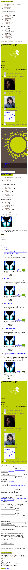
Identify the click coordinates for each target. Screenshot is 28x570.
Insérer (2, 568)
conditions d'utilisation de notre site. (17, 485)
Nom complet (4, 501)
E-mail (25, 474)
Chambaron (8, 18)
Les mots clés (7, 8)
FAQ (5, 164)
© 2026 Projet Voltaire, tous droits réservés (11, 41)
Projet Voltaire (14, 556)
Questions (6, 247)
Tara (6, 16)
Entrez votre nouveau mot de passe (9, 492)
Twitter (17, 510)
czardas (7, 19)
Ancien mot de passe (6, 523)
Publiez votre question (6, 552)
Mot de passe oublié (20, 470)
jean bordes (8, 22)
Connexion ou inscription (7, 173)
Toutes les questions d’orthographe (12, 4)
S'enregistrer (11, 471)
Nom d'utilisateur (5, 474)
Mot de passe (18, 468)
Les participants (7, 7)
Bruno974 (7, 38)
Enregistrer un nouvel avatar (8, 498)
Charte (5, 167)
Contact (6, 166)
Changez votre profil (9, 500)
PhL (6, 20)
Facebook (17, 508)
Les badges (6, 5)
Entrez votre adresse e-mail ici (8, 488)
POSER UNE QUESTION (7, 1)
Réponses (6, 249)
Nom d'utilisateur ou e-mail (7, 467)
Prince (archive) (9, 15)
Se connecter (11, 481)
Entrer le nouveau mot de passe (8, 524)
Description (3, 520)
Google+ (17, 512)
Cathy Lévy (8, 23)
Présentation (7, 163)
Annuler (7, 568)
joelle (6, 13)
